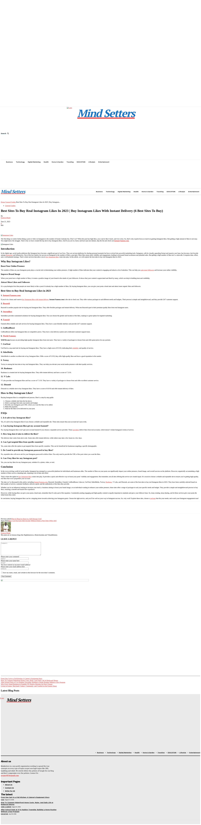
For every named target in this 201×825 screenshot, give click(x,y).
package (153, 498)
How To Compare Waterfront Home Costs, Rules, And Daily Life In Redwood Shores (29, 680)
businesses (9, 255)
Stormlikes (7, 312)
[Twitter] (11, 228)
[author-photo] (6, 531)
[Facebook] (4, 228)
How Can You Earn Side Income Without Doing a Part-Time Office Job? (32, 521)
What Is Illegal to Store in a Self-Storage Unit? (26, 519)
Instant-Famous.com (12, 295)
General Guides (10, 202)
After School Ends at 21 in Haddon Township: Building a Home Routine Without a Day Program (33, 682)
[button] (5, 133)
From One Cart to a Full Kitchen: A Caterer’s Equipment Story (21, 678)
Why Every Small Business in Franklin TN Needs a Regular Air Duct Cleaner (26, 684)
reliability (75, 348)
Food (2, 800)
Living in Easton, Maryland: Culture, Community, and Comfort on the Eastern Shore (29, 686)
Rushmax (109, 482)
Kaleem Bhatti (5, 218)
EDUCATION (4, 814)
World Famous (9, 336)
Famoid (6, 320)
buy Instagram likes (52, 257)
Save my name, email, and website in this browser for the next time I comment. (29, 573)
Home (3, 202)
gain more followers (147, 270)
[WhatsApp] (26, 228)
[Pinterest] (19, 228)
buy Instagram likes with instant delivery (35, 299)
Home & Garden (6, 807)
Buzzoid (6, 303)
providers (76, 430)
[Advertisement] (100, 180)
